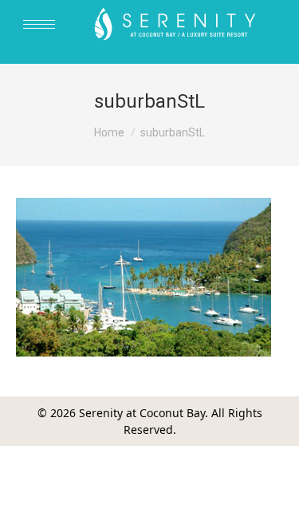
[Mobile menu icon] (39, 24)
